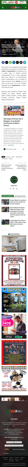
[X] (6, 62)
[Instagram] (14, 189)
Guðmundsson (19, 156)
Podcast (17, 460)
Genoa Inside (8, 36)
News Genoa (5, 457)
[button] (2, 7)
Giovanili (22, 457)
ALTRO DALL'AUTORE (20, 196)
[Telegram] (24, 62)
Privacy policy (10, 442)
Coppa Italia (11, 460)
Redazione (5, 54)
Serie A (21, 459)
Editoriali (11, 457)
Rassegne (11, 459)
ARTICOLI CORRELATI (7, 196)
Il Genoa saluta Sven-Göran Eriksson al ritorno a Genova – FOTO (20, 167)
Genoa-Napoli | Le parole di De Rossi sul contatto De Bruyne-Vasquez (18, 202)
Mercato (6, 459)
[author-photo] (14, 183)
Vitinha (10, 158)
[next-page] (5, 230)
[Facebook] (3, 62)
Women (16, 459)
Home (2, 36)
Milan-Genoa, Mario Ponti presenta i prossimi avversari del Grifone (7, 167)
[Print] (21, 62)
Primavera (17, 457)
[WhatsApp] (10, 62)
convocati (8, 156)
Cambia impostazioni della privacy (14, 445)
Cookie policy (18, 442)
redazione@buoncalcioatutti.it (17, 453)
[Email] (17, 62)
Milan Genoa (4, 158)
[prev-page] (3, 230)
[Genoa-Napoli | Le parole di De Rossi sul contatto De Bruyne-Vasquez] (5, 202)
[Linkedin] (13, 62)
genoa (13, 156)
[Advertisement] (14, 22)
